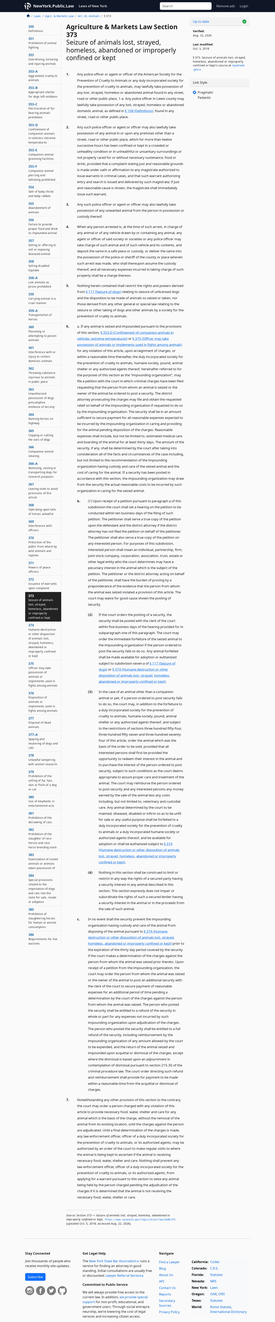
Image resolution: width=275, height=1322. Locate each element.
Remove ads (225, 6)
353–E (41, 154)
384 (42, 888)
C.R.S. (214, 1268)
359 (42, 298)
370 (42, 546)
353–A (42, 75)
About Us (166, 1275)
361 (42, 354)
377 (39, 722)
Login (244, 6)
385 (42, 918)
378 (42, 759)
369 (40, 525)
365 (40, 435)
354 (41, 191)
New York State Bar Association (112, 1261)
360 (42, 333)
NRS (213, 1281)
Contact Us (167, 1288)
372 (42, 583)
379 (42, 780)
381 (40, 817)
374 (42, 640)
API (161, 1281)
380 (41, 801)
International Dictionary (228, 1312)
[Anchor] (130, 116)
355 (39, 207)
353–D (42, 133)
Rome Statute (220, 1307)
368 (42, 509)
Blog (162, 1268)
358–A (39, 282)
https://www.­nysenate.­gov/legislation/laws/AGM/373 (140, 1219)
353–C (41, 110)
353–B (43, 92)
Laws (37, 16)
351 (42, 42)
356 (43, 226)
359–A (40, 314)
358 (39, 265)
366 (41, 451)
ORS (221, 1294)
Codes (215, 1262)
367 (43, 490)
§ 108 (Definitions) (139, 110)
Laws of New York (93, 6)
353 (43, 59)
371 (39, 567)
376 (43, 702)
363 (41, 398)
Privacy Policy (169, 1312)
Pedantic (204, 97)
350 (35, 28)
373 (43, 607)
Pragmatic (205, 92)
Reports (165, 1294)
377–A (43, 741)
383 (43, 861)
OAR (213, 1294)
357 (42, 247)
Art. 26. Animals (89, 16)
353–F (41, 172)
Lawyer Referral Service (123, 1275)
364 (40, 418)
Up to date (201, 21)
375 (43, 674)
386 (42, 938)
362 (41, 374)
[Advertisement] (219, 169)
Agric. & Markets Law (59, 16)
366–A (42, 469)
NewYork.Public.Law (53, 6)
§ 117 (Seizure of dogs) (103, 291)
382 (42, 838)
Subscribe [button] (35, 1277)
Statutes (216, 1275)
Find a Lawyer (169, 1262)
